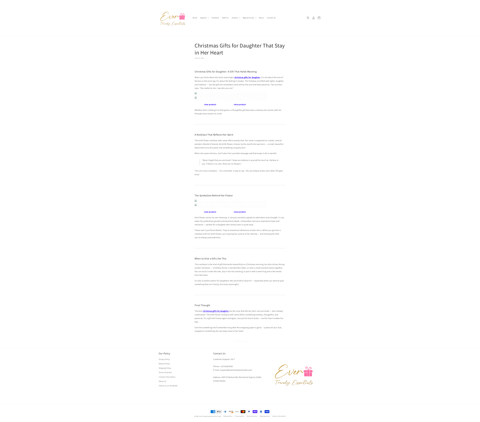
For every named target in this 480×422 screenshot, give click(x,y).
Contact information (279, 416)
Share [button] (200, 65)
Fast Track (217, 416)
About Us (162, 381)
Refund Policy (164, 364)
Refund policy (228, 416)
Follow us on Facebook (168, 386)
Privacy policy (239, 416)
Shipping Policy (165, 368)
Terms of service (252, 416)
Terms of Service (165, 372)
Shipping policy (265, 416)
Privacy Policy (164, 359)
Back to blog (241, 341)
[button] (204, 17)
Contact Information (167, 377)
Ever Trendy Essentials (206, 416)
